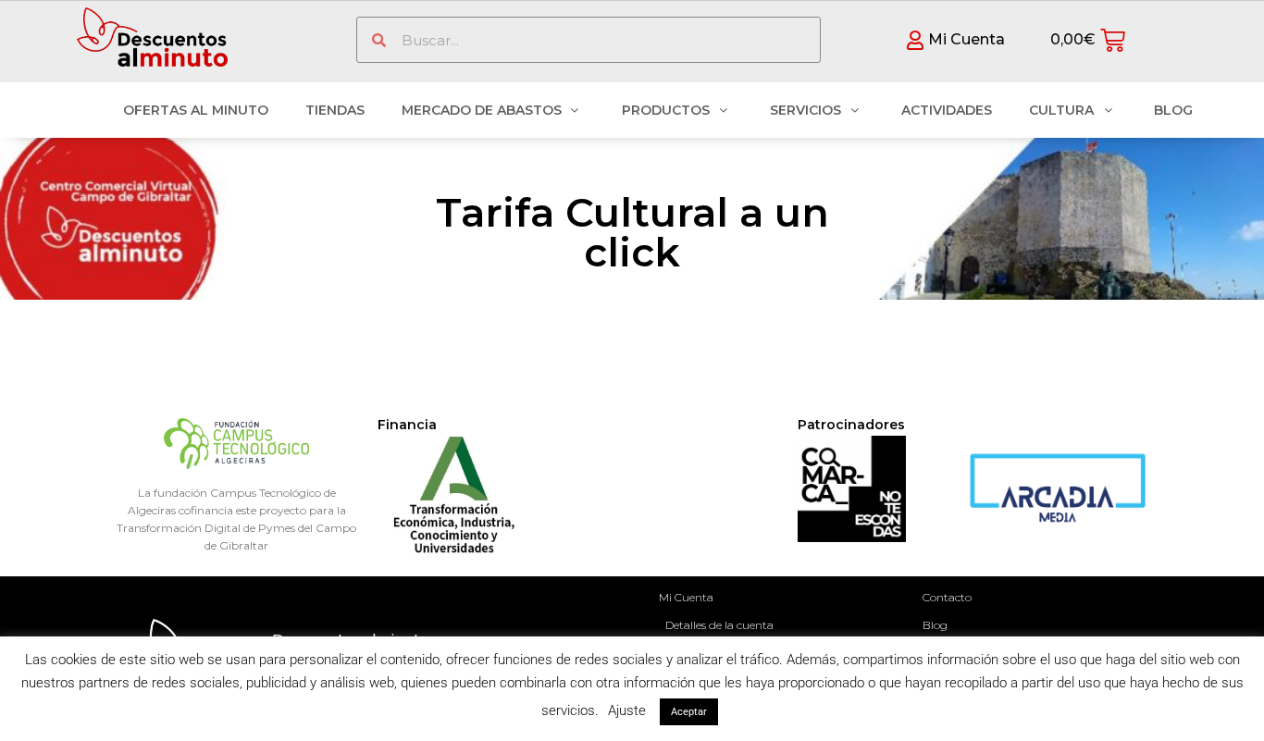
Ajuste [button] (627, 710)
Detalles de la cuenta (719, 625)
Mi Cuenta (686, 597)
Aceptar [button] (689, 712)
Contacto (947, 597)
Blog (935, 625)
